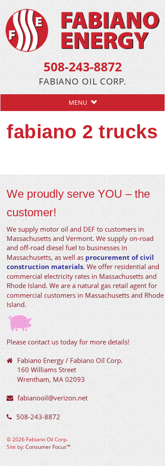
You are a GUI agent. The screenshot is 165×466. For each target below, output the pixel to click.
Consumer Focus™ (48, 446)
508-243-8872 (83, 66)
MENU (80, 102)
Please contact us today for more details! (68, 341)
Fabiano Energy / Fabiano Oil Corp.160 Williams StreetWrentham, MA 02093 (70, 370)
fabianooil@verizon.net (53, 397)
